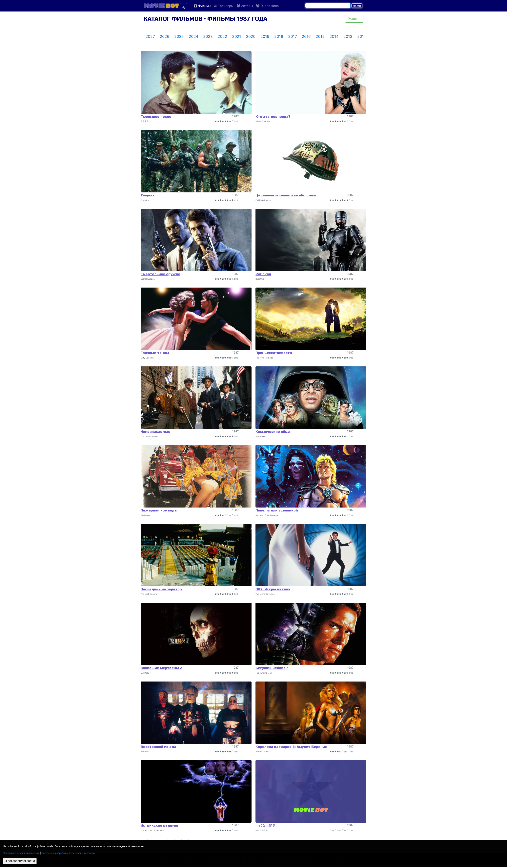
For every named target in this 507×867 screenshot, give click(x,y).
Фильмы (204, 6)
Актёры (246, 6)
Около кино (269, 6)
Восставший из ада (158, 747)
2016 (306, 36)
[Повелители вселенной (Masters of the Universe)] (310, 476)
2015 (320, 36)
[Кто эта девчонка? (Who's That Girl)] (310, 82)
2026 (164, 36)
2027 (150, 36)
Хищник (148, 195)
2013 (347, 36)
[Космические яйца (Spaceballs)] (310, 397)
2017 (292, 36)
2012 (361, 36)
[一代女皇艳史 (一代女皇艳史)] (310, 791)
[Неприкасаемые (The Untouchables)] (196, 397)
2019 (264, 36)
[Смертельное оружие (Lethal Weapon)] (196, 240)
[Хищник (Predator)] (196, 161)
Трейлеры (225, 6)
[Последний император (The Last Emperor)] (196, 555)
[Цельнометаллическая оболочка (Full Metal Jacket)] (310, 161)
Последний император (161, 589)
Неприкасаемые (155, 432)
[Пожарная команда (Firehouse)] (196, 476)
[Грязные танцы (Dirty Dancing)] (196, 319)
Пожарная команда (159, 510)
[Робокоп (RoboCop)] (310, 240)
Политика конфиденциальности (21, 853)
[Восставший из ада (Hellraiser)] (196, 713)
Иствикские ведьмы (159, 825)
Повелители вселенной (276, 510)
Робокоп (263, 274)
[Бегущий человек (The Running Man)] (310, 634)
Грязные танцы (155, 353)
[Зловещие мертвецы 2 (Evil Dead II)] (196, 634)
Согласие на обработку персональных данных (68, 853)
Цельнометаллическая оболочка (285, 195)
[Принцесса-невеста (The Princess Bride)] (310, 319)
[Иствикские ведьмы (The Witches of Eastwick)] (196, 791)
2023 (208, 36)
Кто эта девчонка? (273, 117)
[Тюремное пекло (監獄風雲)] (196, 82)
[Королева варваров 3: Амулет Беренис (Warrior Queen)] (310, 713)
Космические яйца (272, 432)
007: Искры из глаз (272, 589)
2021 (236, 36)
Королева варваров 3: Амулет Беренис (291, 747)
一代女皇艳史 (265, 825)
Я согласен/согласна (20, 861)
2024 (193, 36)
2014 (334, 36)
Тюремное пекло (156, 117)
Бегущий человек (271, 668)
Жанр (352, 18)
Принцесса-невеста (273, 353)
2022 (222, 36)
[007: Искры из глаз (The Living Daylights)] (310, 555)
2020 (250, 36)
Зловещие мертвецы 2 (161, 668)
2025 (179, 36)
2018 (278, 36)
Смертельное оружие (160, 274)
